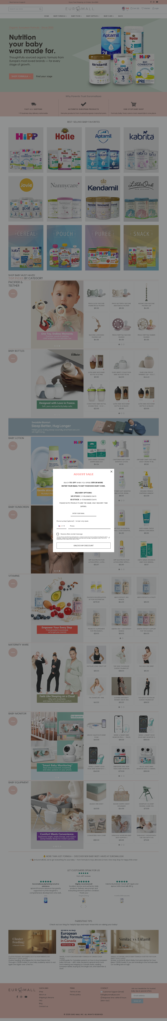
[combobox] (61, 526)
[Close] (111, 471)
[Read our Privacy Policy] (109, 537)
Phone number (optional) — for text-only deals (72, 521)
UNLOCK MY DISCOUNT (84, 545)
